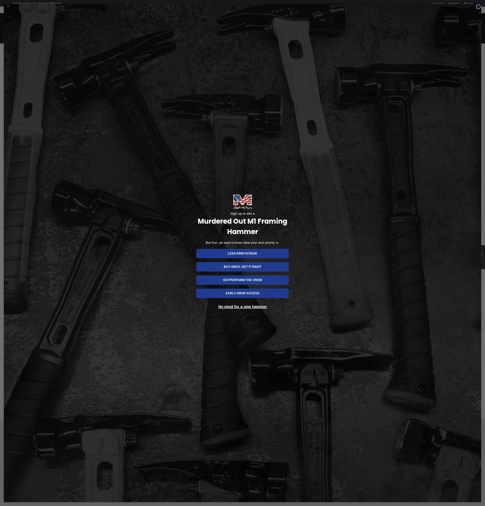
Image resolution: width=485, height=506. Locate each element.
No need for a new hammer (242, 307)
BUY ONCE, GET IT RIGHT (242, 266)
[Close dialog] (478, 7)
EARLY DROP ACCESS (242, 293)
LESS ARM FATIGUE (242, 253)
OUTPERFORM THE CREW (242, 280)
